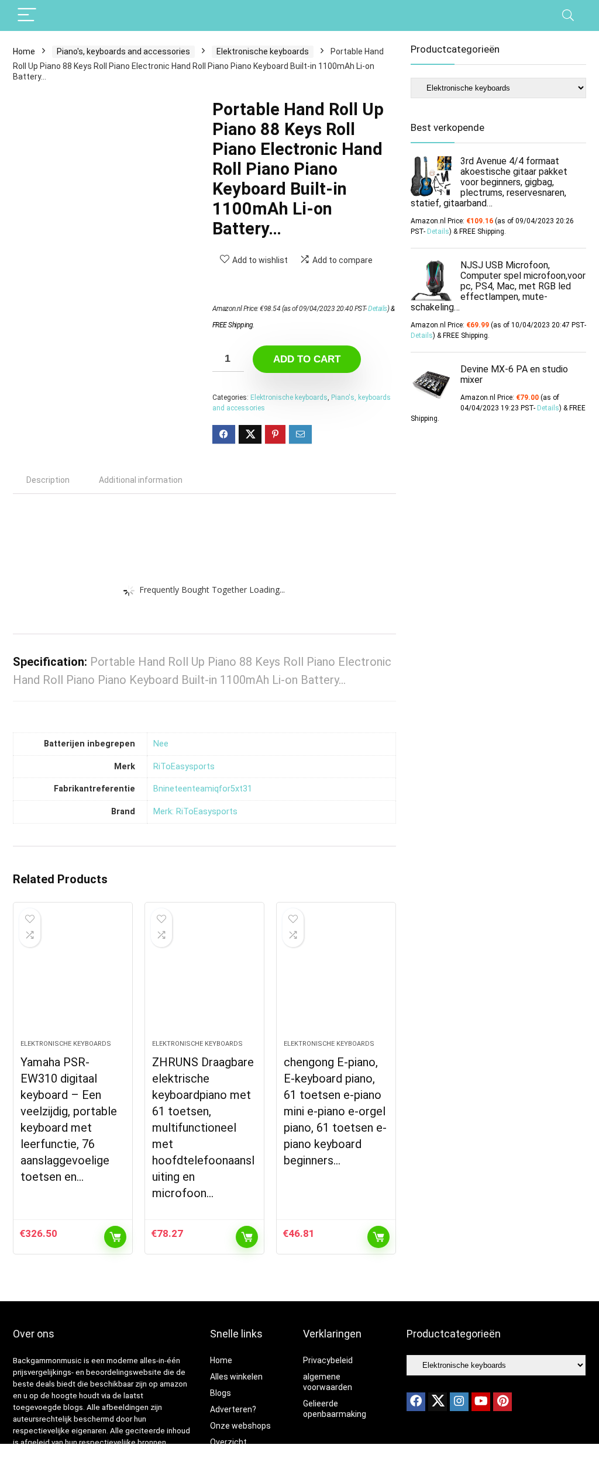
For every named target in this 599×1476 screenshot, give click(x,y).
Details (377, 309)
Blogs (220, 1393)
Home (24, 51)
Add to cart (306, 359)
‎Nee (160, 744)
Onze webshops (240, 1425)
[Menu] (27, 15)
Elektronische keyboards (262, 51)
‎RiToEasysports (184, 767)
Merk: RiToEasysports (195, 812)
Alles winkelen (236, 1376)
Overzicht (228, 1442)
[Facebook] (416, 1401)
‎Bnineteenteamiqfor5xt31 (202, 789)
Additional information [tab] (141, 480)
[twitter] (437, 1401)
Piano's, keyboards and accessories (123, 51)
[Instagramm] (459, 1401)
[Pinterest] (502, 1401)
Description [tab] (48, 480)
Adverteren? (233, 1409)
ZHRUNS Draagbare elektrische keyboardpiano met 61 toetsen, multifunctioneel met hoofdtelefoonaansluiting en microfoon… (203, 1127)
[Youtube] (480, 1401)
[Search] (568, 15)
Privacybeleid (328, 1360)
